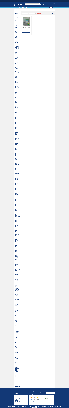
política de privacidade (50, 406)
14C (15, 376)
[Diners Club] (34, 399)
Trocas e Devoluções (31, 393)
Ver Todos (18, 386)
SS (15, 372)
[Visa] (34, 397)
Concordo (34, 407)
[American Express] (31, 399)
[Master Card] (31, 397)
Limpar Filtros (38, 13)
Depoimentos (15, 391)
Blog (14, 392)
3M (15, 378)
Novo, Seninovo (17, 370)
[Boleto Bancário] (37, 399)
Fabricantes (18, 7)
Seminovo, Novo (17, 371)
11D (15, 375)
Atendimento (26, 7)
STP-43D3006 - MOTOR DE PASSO (26, 27)
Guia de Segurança (39, 391)
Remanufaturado (17, 368)
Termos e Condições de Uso (40, 392)
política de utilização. (56, 406)
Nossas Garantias (39, 394)
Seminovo (16, 367)
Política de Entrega (31, 394)
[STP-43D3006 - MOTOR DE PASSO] (26, 21)
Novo (16, 369)
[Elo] (37, 397)
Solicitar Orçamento (26, 32)
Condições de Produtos (39, 393)
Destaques (22, 7)
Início (15, 7)
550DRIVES (16, 379)
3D (15, 377)
